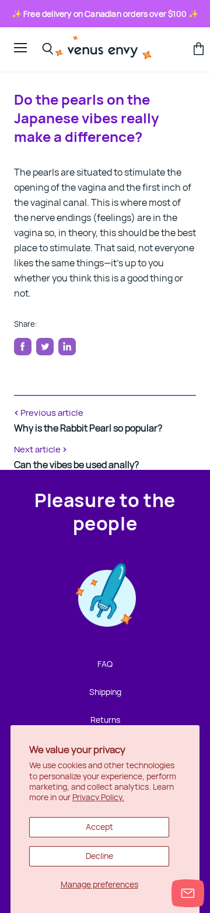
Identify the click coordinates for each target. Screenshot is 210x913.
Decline (99, 855)
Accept (99, 826)
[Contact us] (188, 893)
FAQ (105, 663)
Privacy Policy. (98, 797)
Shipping (105, 691)
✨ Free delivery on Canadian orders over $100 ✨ (105, 13)
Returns (105, 719)
